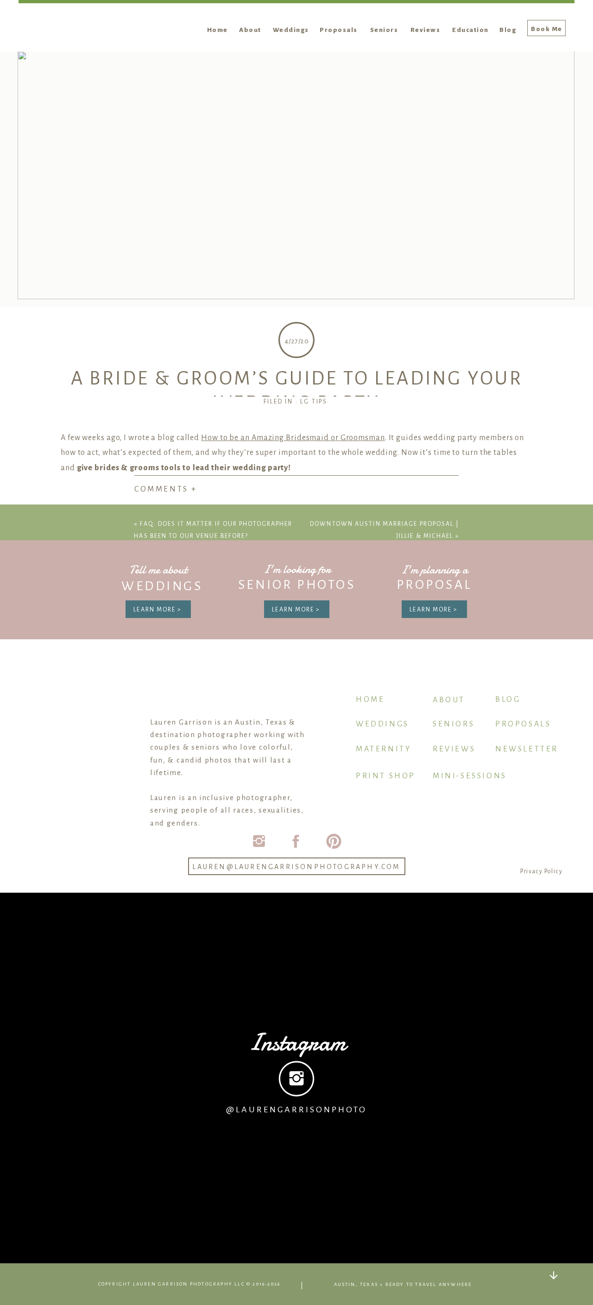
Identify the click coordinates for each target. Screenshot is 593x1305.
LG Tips (314, 401)
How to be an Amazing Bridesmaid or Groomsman (293, 438)
